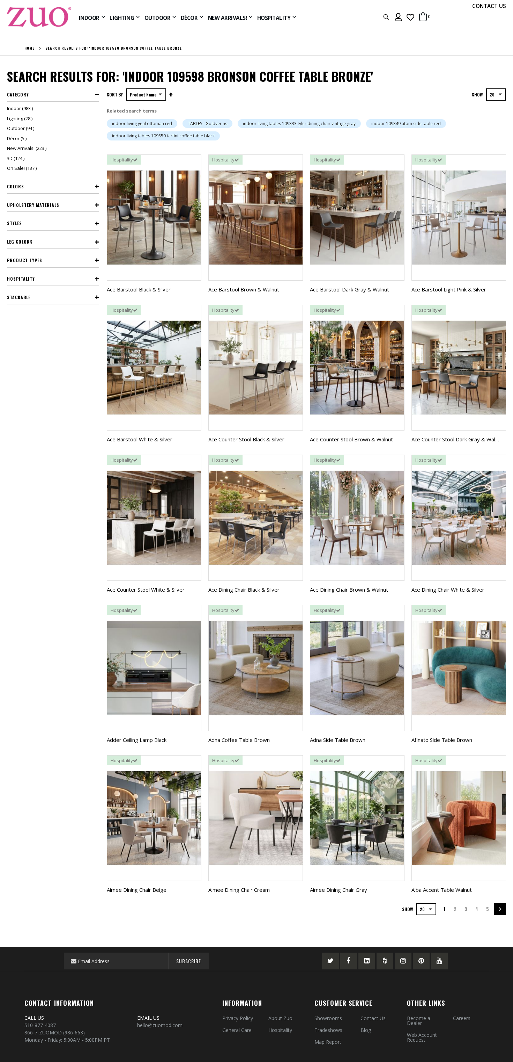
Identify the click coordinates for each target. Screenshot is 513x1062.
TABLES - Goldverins (207, 124)
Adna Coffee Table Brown (239, 739)
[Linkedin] (366, 961)
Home (29, 48)
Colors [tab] (15, 186)
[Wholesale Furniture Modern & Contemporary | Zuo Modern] (39, 17)
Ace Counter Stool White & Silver (146, 589)
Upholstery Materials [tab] (33, 205)
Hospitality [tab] (21, 279)
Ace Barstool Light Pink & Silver (448, 289)
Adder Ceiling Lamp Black (136, 739)
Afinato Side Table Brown (441, 739)
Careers (461, 1018)
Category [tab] (18, 94)
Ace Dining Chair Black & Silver (244, 589)
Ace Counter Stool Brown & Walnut (351, 439)
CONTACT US (489, 6)
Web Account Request (422, 1037)
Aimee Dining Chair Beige (136, 889)
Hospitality (280, 1030)
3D (16, 158)
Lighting (20, 118)
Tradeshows (328, 1030)
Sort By (115, 94)
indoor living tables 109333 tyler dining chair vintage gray (299, 124)
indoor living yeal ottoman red (142, 124)
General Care (237, 1030)
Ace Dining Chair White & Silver (447, 589)
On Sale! (22, 168)
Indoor (21, 108)
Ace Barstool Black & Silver (139, 289)
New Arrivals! (27, 148)
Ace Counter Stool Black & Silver (246, 439)
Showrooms (328, 1018)
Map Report (327, 1042)
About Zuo (280, 1018)
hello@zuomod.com (160, 1025)
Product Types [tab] (24, 260)
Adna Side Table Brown (337, 739)
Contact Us (373, 1018)
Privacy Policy (237, 1018)
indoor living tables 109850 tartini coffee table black (163, 136)
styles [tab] (14, 223)
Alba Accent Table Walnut (441, 889)
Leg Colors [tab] (20, 242)
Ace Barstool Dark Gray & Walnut (349, 289)
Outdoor (21, 128)
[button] (410, 17)
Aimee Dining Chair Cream (239, 889)
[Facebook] (348, 961)
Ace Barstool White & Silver (139, 439)
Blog (365, 1030)
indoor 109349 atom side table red (406, 124)
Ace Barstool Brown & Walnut (243, 289)
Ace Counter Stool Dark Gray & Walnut (457, 439)
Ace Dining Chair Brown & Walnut (349, 589)
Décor (17, 138)
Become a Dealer (418, 1020)
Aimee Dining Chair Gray (338, 889)
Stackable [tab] (18, 297)
